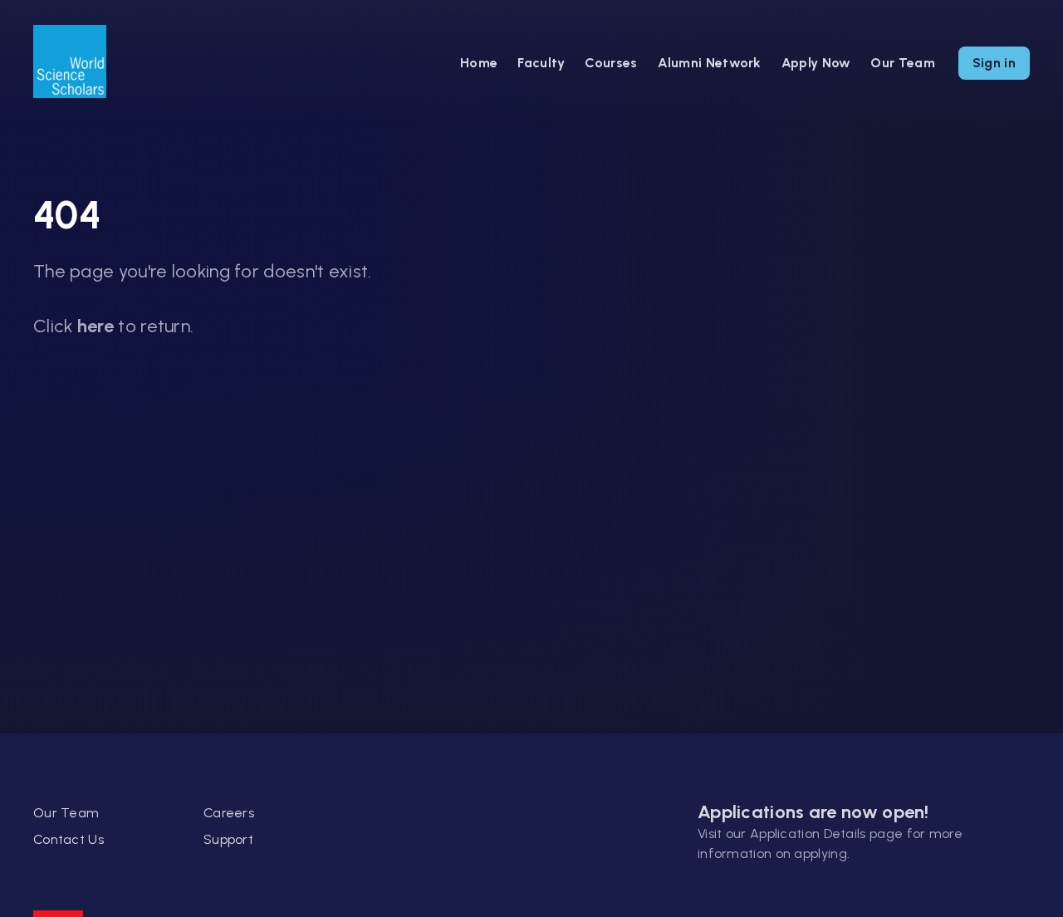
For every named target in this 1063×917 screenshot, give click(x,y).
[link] (69, 63)
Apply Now (816, 63)
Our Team (902, 63)
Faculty (541, 63)
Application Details (808, 833)
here (95, 326)
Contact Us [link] (68, 839)
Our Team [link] (66, 813)
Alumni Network (710, 63)
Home (478, 63)
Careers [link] (228, 813)
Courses (611, 63)
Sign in (994, 63)
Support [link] (228, 839)
